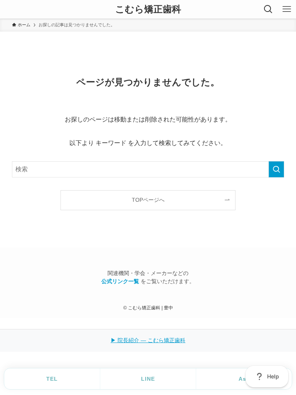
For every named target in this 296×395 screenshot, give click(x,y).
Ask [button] (244, 379)
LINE (148, 379)
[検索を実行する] (276, 169)
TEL (52, 379)
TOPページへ (148, 200)
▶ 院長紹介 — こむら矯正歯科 (148, 340)
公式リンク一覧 (121, 281)
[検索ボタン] (268, 9)
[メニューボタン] (287, 9)
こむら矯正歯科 (148, 9)
